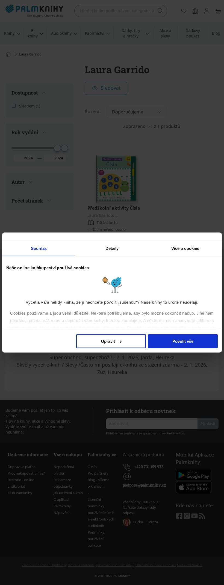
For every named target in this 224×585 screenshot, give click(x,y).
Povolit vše (182, 341)
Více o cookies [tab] (185, 248)
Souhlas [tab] (39, 248)
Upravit (108, 341)
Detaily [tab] (112, 248)
